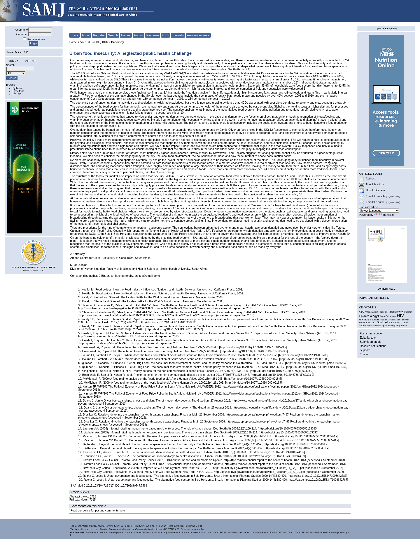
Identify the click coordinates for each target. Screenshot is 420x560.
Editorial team (368, 337)
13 (250, 188)
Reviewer (152, 35)
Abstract (370, 178)
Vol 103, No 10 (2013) (94, 42)
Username (21, 29)
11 (119, 125)
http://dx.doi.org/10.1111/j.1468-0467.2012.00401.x (295, 444)
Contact (365, 354)
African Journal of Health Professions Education (141, 532)
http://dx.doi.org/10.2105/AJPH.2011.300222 (168, 322)
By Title (16, 93)
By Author (18, 91)
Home (74, 35)
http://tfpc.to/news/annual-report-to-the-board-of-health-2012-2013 (265, 460)
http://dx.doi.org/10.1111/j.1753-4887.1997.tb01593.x (253, 347)
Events (26, 271)
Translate (388, 214)
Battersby (117, 42)
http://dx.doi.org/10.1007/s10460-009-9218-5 (253, 378)
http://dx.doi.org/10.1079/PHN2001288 (303, 355)
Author (138, 35)
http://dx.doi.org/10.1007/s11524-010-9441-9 (276, 452)
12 (271, 129)
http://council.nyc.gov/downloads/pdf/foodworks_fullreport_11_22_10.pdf (258, 468)
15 (332, 191)
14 (255, 188)
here (122, 510)
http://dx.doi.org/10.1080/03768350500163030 (288, 428)
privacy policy (197, 529)
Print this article (375, 184)
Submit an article (370, 341)
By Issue (17, 88)
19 (98, 233)
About (86, 35)
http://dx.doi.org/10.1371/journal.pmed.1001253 (316, 363)
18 (181, 230)
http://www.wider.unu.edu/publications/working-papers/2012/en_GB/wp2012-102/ (272, 386)
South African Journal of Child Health (231, 532)
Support (365, 350)
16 (300, 194)
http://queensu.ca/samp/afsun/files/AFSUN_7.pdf (109, 336)
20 (348, 233)
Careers (34, 271)
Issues (126, 35)
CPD (42, 271)
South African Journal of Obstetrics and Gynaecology (322, 532)
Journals (178, 35)
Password (22, 34)
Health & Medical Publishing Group (184, 526)
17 (272, 205)
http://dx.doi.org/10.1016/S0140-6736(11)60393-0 (281, 370)
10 (182, 112)
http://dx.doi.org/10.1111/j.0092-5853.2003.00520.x (305, 436)
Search (113, 35)
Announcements (198, 35)
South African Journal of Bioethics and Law (189, 532)
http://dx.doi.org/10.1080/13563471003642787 (317, 475)
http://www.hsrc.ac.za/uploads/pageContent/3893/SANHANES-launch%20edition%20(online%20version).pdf (146, 308)
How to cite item (375, 190)
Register (99, 35)
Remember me (36, 39)
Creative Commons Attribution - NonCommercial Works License (131, 529)
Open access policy (386, 28)
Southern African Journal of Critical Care (272, 532)
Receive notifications (373, 346)
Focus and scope (371, 333)
